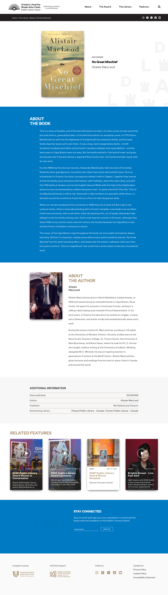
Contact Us (138, 566)
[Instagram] (143, 18)
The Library (125, 6)
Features (144, 6)
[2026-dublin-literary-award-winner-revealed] (103, 464)
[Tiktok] (155, 18)
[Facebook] (147, 18)
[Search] (159, 7)
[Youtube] (151, 18)
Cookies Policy (139, 573)
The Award (105, 6)
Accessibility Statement (144, 577)
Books (32, 18)
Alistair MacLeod (103, 67)
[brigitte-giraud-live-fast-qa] (142, 464)
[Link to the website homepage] (34, 7)
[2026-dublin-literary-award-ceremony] (65, 464)
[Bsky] (160, 18)
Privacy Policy (139, 569)
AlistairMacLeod (74, 288)
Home (14, 18)
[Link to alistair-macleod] (46, 295)
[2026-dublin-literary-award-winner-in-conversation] (26, 464)
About (88, 6)
